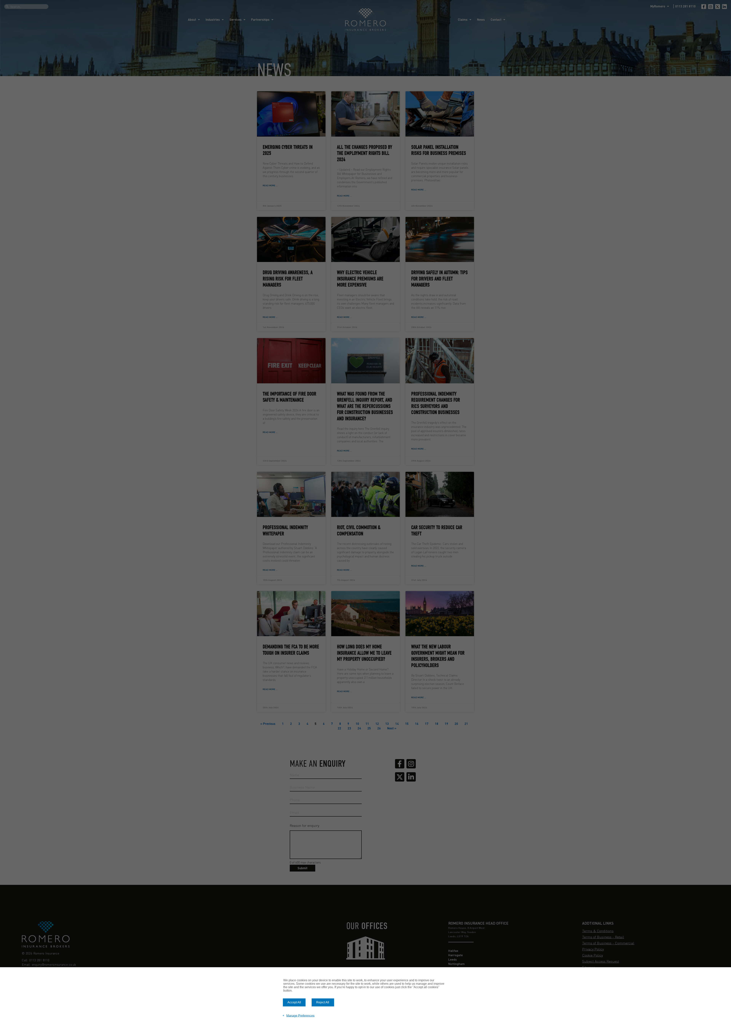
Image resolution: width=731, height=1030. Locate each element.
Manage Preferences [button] (300, 1015)
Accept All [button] (294, 1002)
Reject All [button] (322, 1002)
